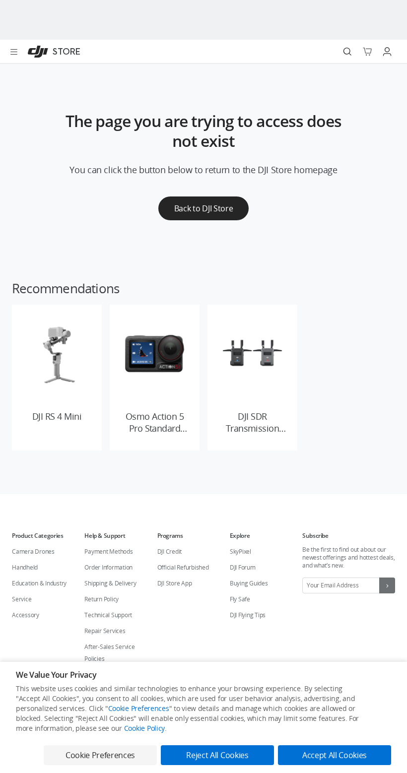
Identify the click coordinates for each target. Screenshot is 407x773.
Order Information (108, 567)
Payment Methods (108, 551)
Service (21, 599)
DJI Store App (174, 583)
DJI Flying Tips (248, 615)
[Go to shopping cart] (367, 52)
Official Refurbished (183, 567)
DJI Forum (243, 567)
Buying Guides (249, 583)
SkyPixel (240, 551)
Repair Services (104, 631)
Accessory (25, 615)
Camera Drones (33, 551)
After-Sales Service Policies (109, 653)
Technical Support (108, 615)
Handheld (25, 567)
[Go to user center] (387, 52)
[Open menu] (14, 52)
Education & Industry (39, 583)
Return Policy (101, 599)
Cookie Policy (144, 728)
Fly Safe (240, 599)
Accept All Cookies (334, 755)
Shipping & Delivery (110, 583)
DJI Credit (169, 551)
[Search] (347, 52)
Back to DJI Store (203, 208)
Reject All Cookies (217, 755)
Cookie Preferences (138, 708)
